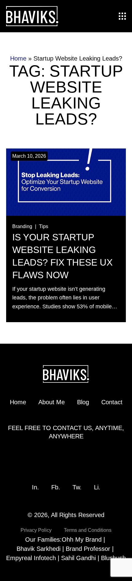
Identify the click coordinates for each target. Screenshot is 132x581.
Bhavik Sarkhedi (38, 548)
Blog (83, 402)
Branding (22, 226)
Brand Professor (88, 548)
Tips (43, 226)
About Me (51, 402)
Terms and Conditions (87, 530)
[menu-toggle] (122, 16)
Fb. (55, 487)
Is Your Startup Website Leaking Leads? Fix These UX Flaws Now (62, 256)
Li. (97, 487)
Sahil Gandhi (78, 558)
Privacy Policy (36, 530)
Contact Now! (66, 457)
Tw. (77, 487)
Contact (111, 402)
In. (35, 487)
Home (18, 58)
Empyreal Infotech (31, 558)
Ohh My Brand (82, 539)
